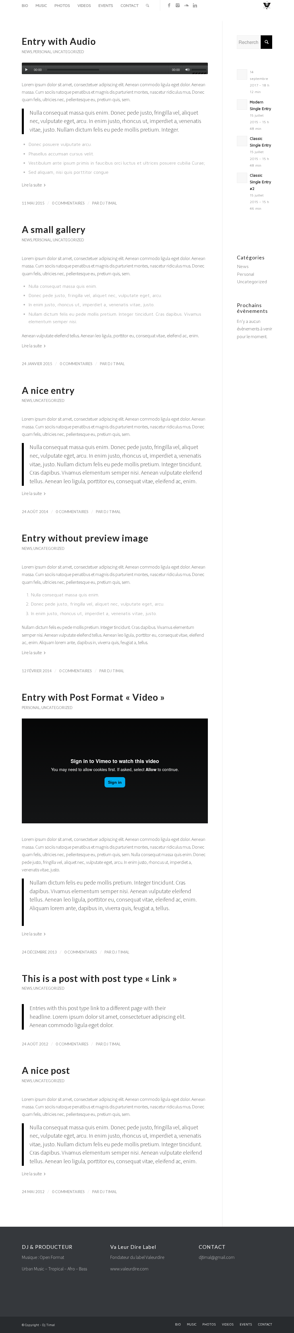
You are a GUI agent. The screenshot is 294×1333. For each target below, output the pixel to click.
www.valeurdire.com (129, 1269)
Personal (42, 51)
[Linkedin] (195, 5)
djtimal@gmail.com (217, 1257)
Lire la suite (32, 185)
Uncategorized (68, 51)
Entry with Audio (59, 41)
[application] (115, 68)
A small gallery (54, 229)
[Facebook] (169, 5)
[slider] (200, 71)
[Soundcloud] (186, 5)
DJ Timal (108, 203)
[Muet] (187, 70)
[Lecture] (26, 70)
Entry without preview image (85, 538)
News (27, 51)
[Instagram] (177, 5)
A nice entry (48, 390)
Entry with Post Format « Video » (93, 697)
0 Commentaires (68, 203)
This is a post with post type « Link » (99, 978)
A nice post (46, 1070)
